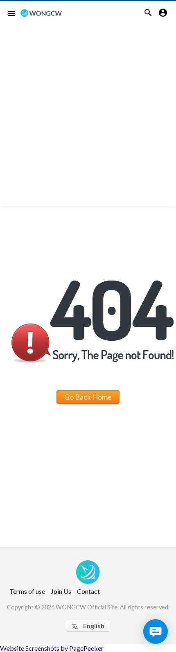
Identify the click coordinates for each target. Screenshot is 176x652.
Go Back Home (88, 396)
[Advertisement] (88, 118)
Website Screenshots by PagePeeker (52, 648)
